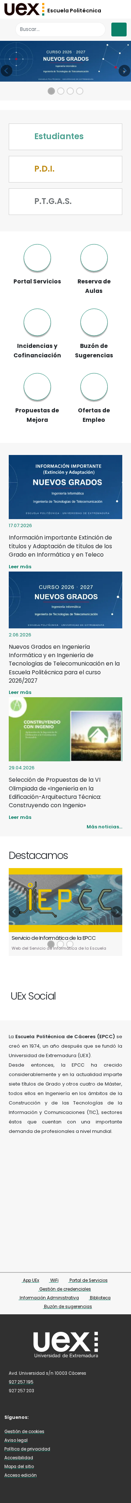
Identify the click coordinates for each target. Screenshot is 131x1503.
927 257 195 (21, 1382)
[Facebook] (98, 992)
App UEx (30, 1280)
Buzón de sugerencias (67, 1307)
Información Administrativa (49, 1298)
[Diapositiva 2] (60, 91)
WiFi (54, 1280)
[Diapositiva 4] (79, 91)
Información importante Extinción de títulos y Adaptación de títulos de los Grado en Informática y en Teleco (60, 546)
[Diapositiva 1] (51, 91)
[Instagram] (111, 992)
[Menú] (119, 29)
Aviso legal (16, 1440)
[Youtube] (118, 992)
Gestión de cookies (24, 1432)
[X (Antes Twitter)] (105, 992)
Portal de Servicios (88, 1280)
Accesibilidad (18, 1458)
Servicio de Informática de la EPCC (54, 938)
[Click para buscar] (98, 29)
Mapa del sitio (19, 1466)
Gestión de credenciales (64, 1289)
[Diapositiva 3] (70, 91)
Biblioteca (100, 1298)
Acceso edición (20, 1475)
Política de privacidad (27, 1449)
